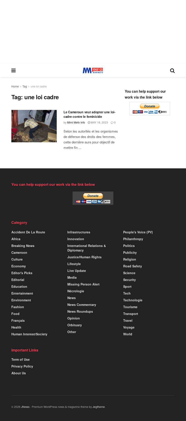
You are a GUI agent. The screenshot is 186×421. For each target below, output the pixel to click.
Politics (129, 245)
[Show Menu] (13, 70)
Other (71, 331)
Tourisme (130, 307)
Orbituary (74, 325)
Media (72, 277)
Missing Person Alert (83, 284)
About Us (18, 373)
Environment (21, 300)
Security (129, 279)
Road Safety (132, 266)
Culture (17, 259)
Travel (127, 320)
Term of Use (20, 359)
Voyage (129, 327)
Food (15, 313)
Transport (130, 313)
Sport (127, 286)
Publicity (130, 252)
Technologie (132, 300)
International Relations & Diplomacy (86, 247)
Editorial (17, 279)
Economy (18, 266)
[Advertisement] (93, 31)
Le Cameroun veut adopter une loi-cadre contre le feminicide (89, 114)
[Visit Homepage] (93, 70)
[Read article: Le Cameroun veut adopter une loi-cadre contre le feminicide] (34, 126)
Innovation (75, 239)
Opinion (73, 318)
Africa (15, 239)
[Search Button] (172, 70)
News (71, 297)
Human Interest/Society (29, 334)
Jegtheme (99, 407)
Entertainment (22, 293)
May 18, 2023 (99, 122)
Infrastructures (78, 232)
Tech (127, 293)
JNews (25, 407)
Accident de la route (28, 232)
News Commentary (81, 304)
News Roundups (80, 311)
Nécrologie (75, 291)
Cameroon (19, 252)
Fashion (17, 307)
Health (16, 327)
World (127, 334)
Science (129, 273)
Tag (24, 86)
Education (19, 286)
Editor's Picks (21, 273)
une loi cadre (39, 86)
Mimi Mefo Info (76, 122)
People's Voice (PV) (138, 232)
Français (18, 320)
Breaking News (22, 245)
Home (15, 86)
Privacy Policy (22, 366)
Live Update (76, 270)
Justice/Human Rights (84, 257)
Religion (129, 259)
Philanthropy (133, 239)
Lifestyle (74, 263)
